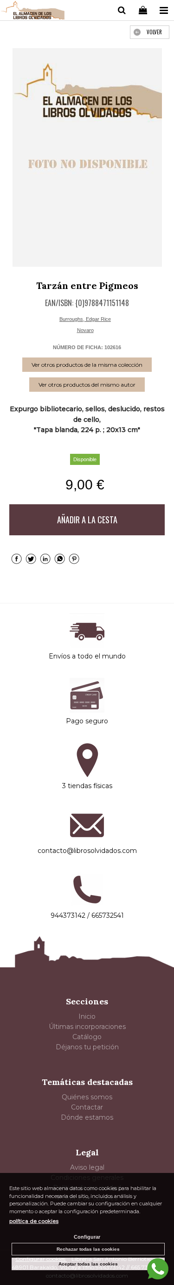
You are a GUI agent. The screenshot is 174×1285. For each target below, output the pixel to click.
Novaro (85, 330)
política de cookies (33, 1221)
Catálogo (87, 1037)
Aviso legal (87, 1167)
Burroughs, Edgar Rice (85, 319)
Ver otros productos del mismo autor (87, 384)
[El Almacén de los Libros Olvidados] (33, 11)
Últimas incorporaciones (87, 1026)
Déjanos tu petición (87, 1047)
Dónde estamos (87, 1117)
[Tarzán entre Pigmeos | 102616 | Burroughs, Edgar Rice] (87, 157)
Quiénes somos (87, 1097)
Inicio (87, 1016)
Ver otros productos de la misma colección (87, 364)
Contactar (87, 1107)
